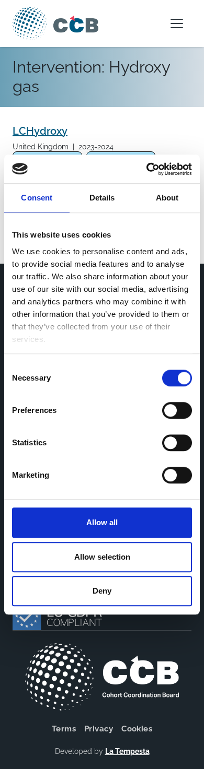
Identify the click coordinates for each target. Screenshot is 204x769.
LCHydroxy (40, 131)
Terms (64, 728)
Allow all (102, 522)
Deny (102, 590)
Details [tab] (102, 197)
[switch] (177, 410)
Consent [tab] (36, 197)
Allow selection (102, 556)
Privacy (98, 728)
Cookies (136, 728)
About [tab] (167, 197)
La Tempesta (127, 751)
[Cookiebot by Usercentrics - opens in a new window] (146, 169)
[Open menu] (176, 23)
